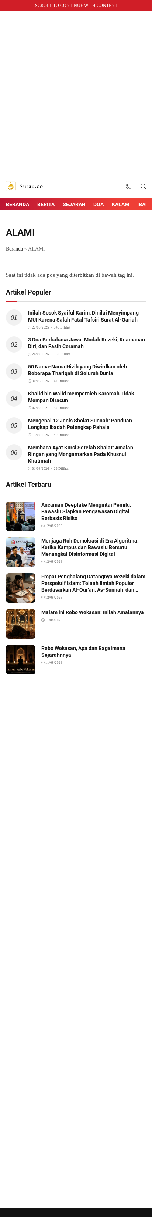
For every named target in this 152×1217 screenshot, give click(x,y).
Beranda (17, 204)
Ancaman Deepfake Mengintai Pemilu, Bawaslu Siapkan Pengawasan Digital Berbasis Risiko (86, 511)
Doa (98, 204)
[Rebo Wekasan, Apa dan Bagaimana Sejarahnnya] (20, 669)
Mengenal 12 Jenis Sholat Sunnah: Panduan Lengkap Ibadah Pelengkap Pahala (80, 424)
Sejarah (74, 204)
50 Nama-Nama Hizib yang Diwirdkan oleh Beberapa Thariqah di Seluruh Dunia (77, 370)
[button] (128, 187)
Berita (46, 204)
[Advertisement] (76, 95)
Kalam (120, 204)
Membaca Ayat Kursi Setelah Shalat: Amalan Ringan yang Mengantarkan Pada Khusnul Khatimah (80, 454)
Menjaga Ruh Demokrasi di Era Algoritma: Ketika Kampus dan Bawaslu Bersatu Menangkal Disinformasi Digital (90, 547)
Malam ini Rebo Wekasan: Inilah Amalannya (92, 612)
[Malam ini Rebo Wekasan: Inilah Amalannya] (20, 633)
